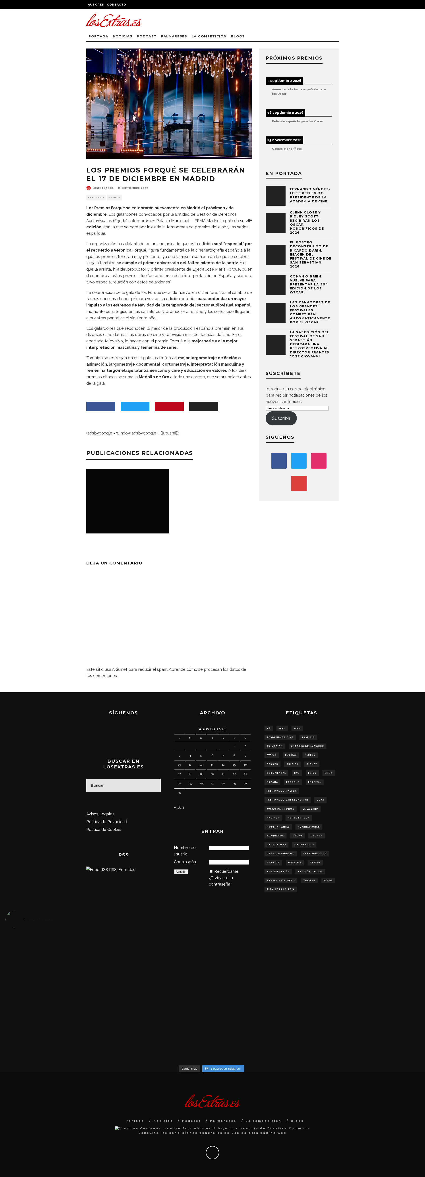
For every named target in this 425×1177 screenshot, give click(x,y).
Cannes (272, 764)
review (315, 862)
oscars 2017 (276, 844)
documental (276, 773)
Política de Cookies (104, 829)
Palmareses (174, 36)
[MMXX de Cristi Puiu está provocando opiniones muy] (159, 950)
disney (312, 764)
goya (320, 800)
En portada (96, 197)
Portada (98, 36)
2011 (297, 728)
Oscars (317, 836)
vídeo (328, 880)
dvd (297, 773)
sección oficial (310, 872)
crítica (292, 764)
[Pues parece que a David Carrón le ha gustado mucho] (57, 997)
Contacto (116, 4)
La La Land (310, 809)
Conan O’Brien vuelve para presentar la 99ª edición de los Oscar (308, 284)
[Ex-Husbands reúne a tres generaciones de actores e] (262, 956)
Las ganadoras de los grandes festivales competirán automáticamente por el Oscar (310, 312)
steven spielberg (281, 880)
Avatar (272, 755)
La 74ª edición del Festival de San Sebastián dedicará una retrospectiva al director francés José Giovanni (309, 344)
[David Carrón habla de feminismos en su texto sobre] (262, 997)
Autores (96, 4)
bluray (310, 755)
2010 (282, 728)
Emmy (329, 773)
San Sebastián (278, 872)
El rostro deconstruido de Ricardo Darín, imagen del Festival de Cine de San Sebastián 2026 (311, 254)
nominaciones (309, 827)
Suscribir (281, 418)
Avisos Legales (100, 814)
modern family (278, 827)
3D (268, 728)
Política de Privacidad (106, 821)
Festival (314, 782)
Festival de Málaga (282, 791)
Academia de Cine (280, 737)
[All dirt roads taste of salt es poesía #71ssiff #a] (365, 950)
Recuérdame (226, 871)
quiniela (295, 862)
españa (272, 782)
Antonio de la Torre (307, 746)
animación (275, 746)
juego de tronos (280, 809)
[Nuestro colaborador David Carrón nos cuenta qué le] (57, 1038)
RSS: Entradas (121, 869)
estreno (293, 782)
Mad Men (273, 818)
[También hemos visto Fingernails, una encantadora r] (159, 994)
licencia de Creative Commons (275, 1128)
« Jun (179, 807)
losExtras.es (103, 188)
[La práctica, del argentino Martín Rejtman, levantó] (57, 950)
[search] (154, 785)
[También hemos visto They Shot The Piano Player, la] (365, 994)
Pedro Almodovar (281, 854)
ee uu (312, 773)
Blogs (238, 36)
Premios (114, 197)
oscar (297, 836)
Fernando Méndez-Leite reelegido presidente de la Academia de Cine (310, 195)
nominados (275, 836)
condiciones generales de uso (204, 1132)
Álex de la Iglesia (281, 889)
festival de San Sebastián (287, 800)
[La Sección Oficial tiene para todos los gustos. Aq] (159, 1029)
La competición (209, 36)
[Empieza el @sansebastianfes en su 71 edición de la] (262, 1032)
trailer (309, 880)
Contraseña (185, 861)
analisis (308, 737)
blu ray (291, 755)
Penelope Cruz (315, 854)
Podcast (147, 36)
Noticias (122, 36)
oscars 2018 (304, 844)
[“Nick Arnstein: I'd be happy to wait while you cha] (365, 1032)
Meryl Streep (298, 818)
